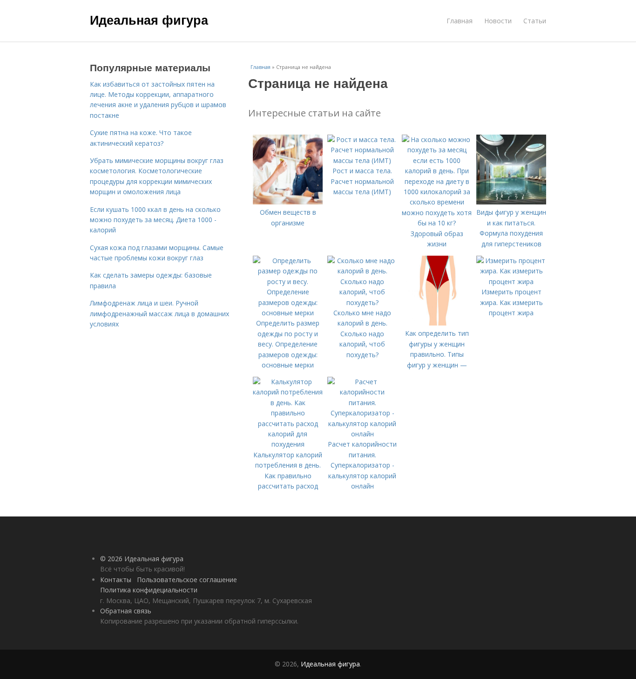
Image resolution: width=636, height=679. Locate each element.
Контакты (115, 579)
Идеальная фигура (149, 19)
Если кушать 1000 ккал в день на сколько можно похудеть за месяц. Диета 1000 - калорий (155, 220)
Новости (498, 20)
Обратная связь (125, 610)
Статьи (534, 20)
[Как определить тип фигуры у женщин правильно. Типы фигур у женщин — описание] (437, 323)
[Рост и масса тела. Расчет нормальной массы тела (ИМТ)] (362, 160)
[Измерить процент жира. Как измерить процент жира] (511, 281)
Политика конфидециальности (148, 589)
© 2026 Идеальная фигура (141, 558)
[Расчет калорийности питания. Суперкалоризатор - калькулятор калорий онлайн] (362, 433)
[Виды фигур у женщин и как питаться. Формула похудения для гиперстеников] (511, 201)
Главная (460, 20)
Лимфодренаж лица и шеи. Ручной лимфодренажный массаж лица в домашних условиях (159, 313)
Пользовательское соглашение (187, 579)
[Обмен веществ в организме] (288, 201)
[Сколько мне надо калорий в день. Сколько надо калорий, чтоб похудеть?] (362, 302)
